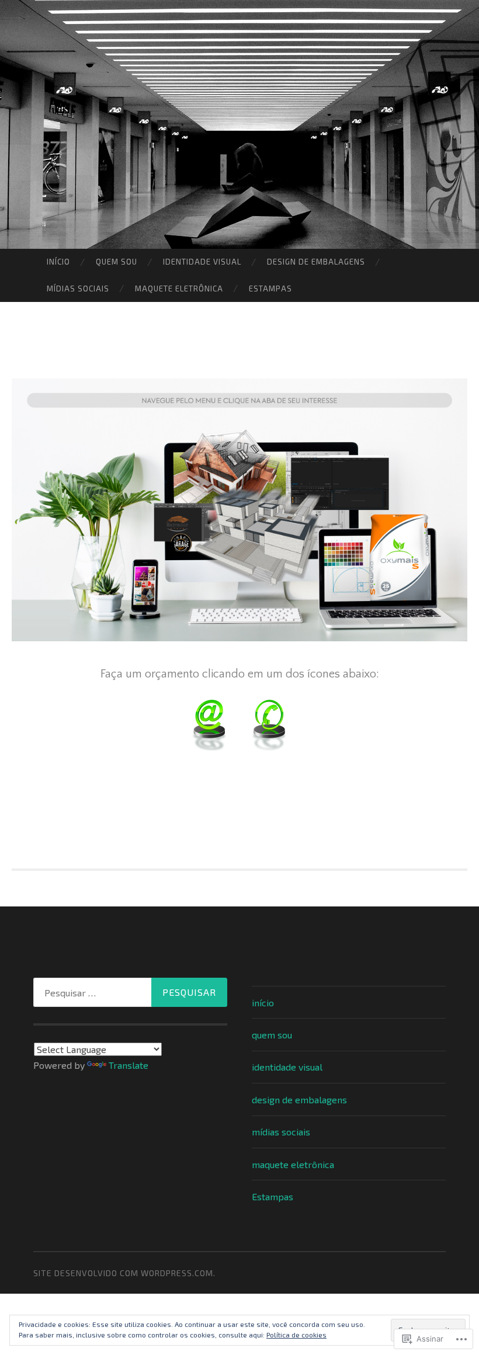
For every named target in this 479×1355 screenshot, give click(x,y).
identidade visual (202, 261)
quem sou (116, 261)
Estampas (270, 288)
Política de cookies (296, 1334)
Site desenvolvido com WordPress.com (123, 1273)
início (58, 261)
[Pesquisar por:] (130, 992)
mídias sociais (78, 288)
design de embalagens (316, 261)
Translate (128, 1065)
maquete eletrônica (179, 288)
